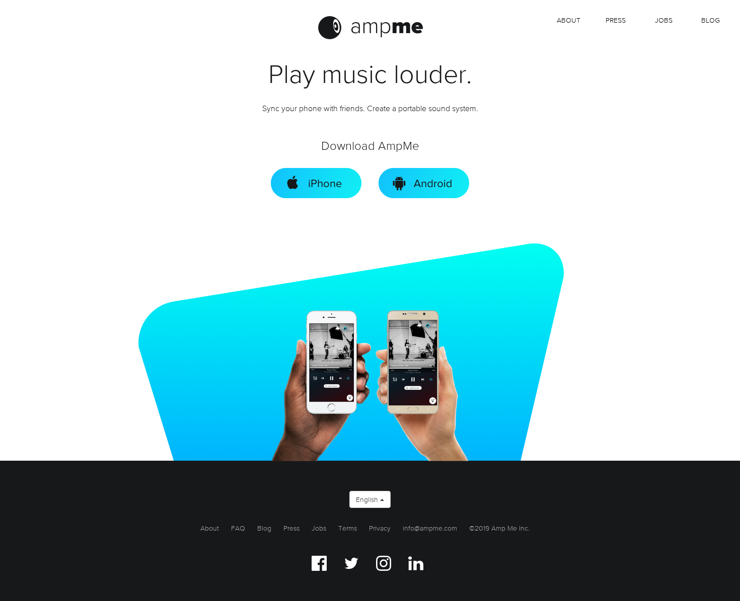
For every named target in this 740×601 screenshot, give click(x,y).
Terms (347, 528)
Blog (710, 20)
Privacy (380, 528)
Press (616, 20)
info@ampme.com (430, 528)
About (568, 20)
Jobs (319, 528)
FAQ (238, 528)
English (368, 499)
